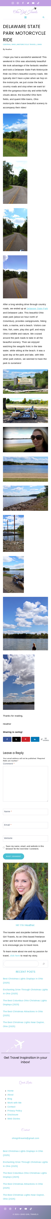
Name (8, 811)
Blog (9, 1099)
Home (10, 1091)
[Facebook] (23, 3)
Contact (11, 1107)
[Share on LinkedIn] (35, 739)
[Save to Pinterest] (26, 739)
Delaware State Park (37, 308)
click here (15, 955)
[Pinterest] (18, 3)
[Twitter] (28, 3)
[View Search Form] (43, 17)
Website (8, 838)
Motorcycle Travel (26, 44)
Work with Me (14, 1102)
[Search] (43, 964)
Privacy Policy (14, 1110)
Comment (8, 763)
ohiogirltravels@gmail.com (25, 1138)
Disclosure (12, 1114)
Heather (8, 49)
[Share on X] (16, 739)
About (10, 1094)
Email (8, 825)
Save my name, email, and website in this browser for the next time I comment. (25, 847)
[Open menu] (25, 17)
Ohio (40, 44)
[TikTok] (38, 3)
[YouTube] (33, 3)
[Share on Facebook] (7, 739)
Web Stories (13, 1118)
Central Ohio (9, 44)
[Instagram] (13, 3)
